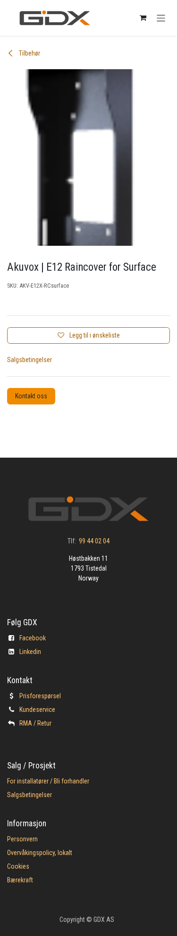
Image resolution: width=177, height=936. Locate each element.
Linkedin (30, 651)
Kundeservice (37, 709)
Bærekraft (20, 880)
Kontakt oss (31, 396)
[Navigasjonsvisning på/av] (161, 17)
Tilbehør (28, 53)
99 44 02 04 (94, 541)
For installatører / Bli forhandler (48, 781)
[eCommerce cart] (143, 18)
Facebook (32, 638)
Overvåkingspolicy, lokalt (39, 852)
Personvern (22, 839)
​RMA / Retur (35, 723)
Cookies (18, 866)
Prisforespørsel (40, 696)
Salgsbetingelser (29, 359)
